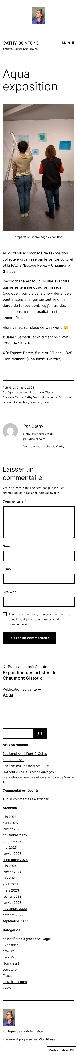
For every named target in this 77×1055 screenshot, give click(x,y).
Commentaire (14, 501)
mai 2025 (10, 847)
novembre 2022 (15, 909)
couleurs (51, 397)
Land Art (9, 957)
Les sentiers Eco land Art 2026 (26, 766)
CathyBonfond (34, 397)
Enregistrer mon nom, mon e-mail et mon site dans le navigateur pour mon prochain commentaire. (39, 619)
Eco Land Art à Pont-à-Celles (25, 754)
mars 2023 (11, 890)
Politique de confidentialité (23, 1031)
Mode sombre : (59, 1050)
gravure (8, 951)
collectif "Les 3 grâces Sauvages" (28, 939)
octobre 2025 (13, 841)
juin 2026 (10, 817)
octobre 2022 (13, 915)
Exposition (36, 392)
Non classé (11, 963)
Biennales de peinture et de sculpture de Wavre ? (38, 779)
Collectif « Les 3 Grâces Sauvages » (29, 772)
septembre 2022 (15, 921)
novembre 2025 (15, 835)
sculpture (10, 969)
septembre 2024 (15, 860)
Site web (9, 592)
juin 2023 (10, 878)
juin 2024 (10, 866)
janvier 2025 (12, 853)
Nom (6, 546)
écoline (7, 402)
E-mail (7, 569)
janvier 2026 (12, 829)
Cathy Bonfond (21, 43)
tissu (46, 402)
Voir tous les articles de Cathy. (44, 446)
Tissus (49, 392)
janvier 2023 (12, 902)
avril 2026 (10, 823)
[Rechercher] (40, 733)
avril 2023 (10, 884)
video (7, 988)
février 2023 (12, 896)
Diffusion (65, 397)
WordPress (47, 1039)
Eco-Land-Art (13, 760)
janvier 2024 (12, 872)
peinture (35, 402)
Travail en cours (15, 982)
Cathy (19, 397)
